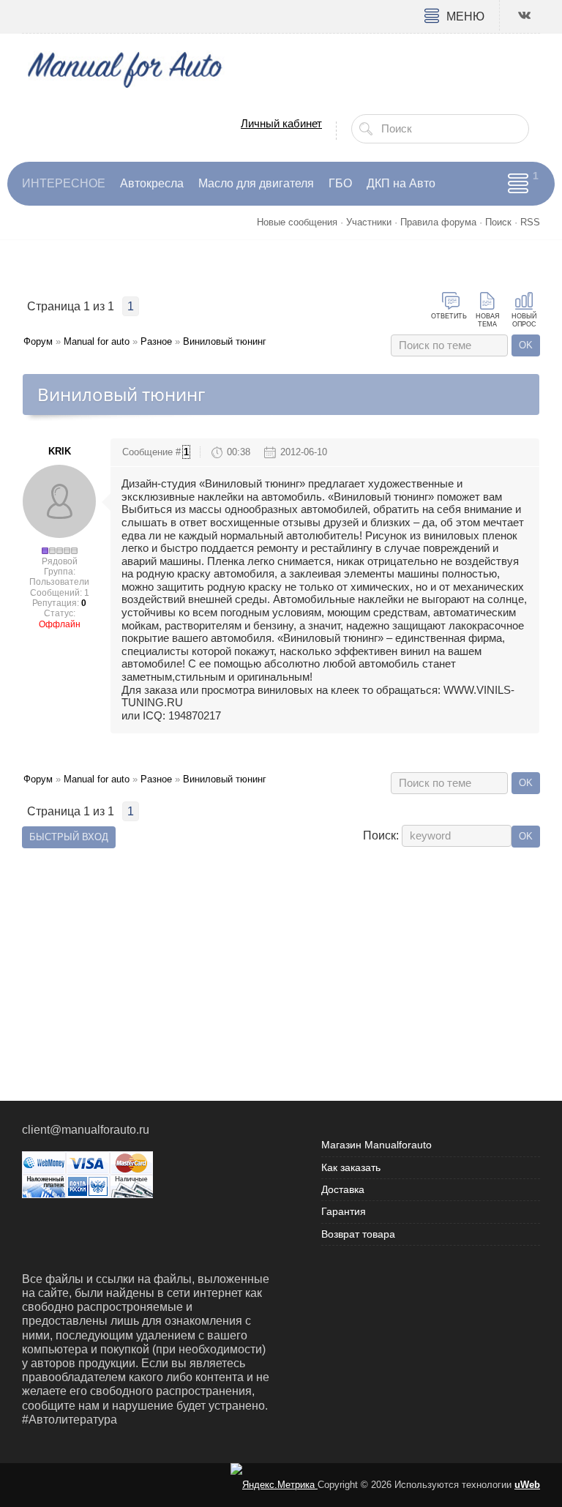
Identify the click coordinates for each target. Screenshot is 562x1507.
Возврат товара (358, 1234)
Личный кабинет (281, 123)
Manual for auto (97, 341)
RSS (530, 222)
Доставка (342, 1189)
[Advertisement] (281, 954)
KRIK (59, 451)
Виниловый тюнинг (224, 341)
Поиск (498, 222)
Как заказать (351, 1167)
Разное (156, 341)
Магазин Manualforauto (376, 1145)
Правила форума (438, 222)
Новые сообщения (297, 222)
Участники (368, 222)
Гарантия (343, 1211)
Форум (38, 341)
